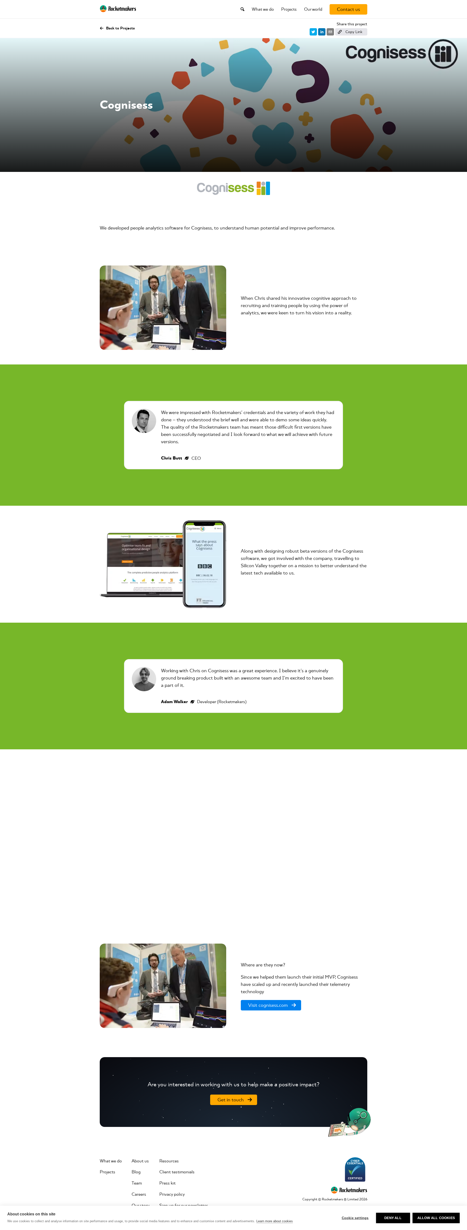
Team (137, 1183)
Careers (139, 1194)
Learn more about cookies (274, 1221)
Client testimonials (177, 1172)
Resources (169, 1161)
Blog (136, 1172)
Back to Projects (120, 28)
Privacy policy (172, 1194)
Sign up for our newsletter (183, 1205)
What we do (263, 9)
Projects (289, 9)
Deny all (393, 1218)
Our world (313, 9)
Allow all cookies (436, 1218)
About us (140, 1161)
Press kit (167, 1183)
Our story (141, 1205)
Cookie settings (355, 1218)
